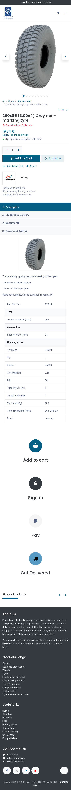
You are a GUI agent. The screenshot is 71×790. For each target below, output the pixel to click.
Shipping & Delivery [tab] (17, 215)
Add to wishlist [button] (14, 166)
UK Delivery (8, 735)
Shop (11, 101)
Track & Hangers (10, 684)
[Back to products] (63, 110)
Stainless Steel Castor (13, 666)
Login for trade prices (15, 134)
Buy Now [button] (54, 158)
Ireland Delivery (10, 731)
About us (7, 714)
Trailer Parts (8, 691)
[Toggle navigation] (65, 13)
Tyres (5, 673)
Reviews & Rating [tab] (16, 231)
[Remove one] (6, 150)
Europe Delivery (10, 738)
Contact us (8, 728)
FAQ (4, 721)
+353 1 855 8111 (16, 761)
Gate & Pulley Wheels (13, 680)
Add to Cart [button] (23, 158)
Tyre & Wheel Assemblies (15, 694)
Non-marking (24, 101)
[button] (5, 56)
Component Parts (11, 687)
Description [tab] (12, 207)
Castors (6, 663)
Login (23, 2)
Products (7, 717)
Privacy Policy (9, 724)
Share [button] (33, 166)
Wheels (6, 670)
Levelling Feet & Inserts (14, 677)
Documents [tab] (12, 223)
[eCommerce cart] (58, 13)
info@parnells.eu (16, 758)
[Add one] (19, 150)
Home (5, 710)
